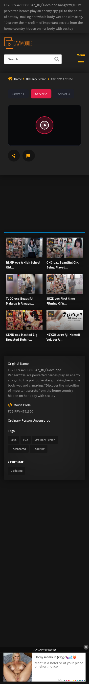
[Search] (57, 59)
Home (18, 79)
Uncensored (41, 420)
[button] (44, 125)
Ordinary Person (36, 79)
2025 (14, 440)
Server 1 (18, 94)
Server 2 (41, 94)
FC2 (25, 440)
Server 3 (64, 94)
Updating (38, 449)
